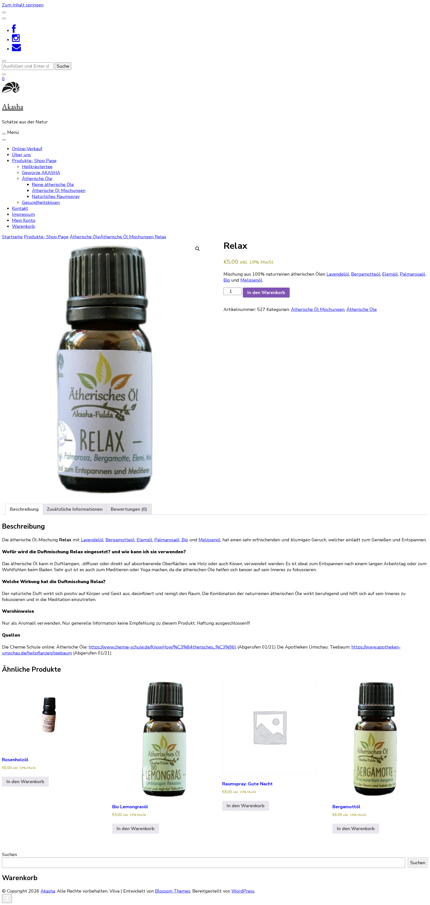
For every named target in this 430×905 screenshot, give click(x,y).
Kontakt (20, 208)
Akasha (12, 106)
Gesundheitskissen (41, 202)
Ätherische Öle (37, 179)
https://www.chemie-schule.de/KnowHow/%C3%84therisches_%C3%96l (162, 647)
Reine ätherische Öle (53, 185)
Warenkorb (23, 226)
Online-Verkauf (27, 149)
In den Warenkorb (266, 293)
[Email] (16, 49)
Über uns (21, 155)
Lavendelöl (337, 274)
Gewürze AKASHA (41, 173)
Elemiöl (390, 274)
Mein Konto (23, 220)
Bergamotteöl (365, 274)
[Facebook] (14, 31)
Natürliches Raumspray (56, 197)
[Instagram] (16, 40)
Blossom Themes (172, 891)
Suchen (9, 854)
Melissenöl (251, 280)
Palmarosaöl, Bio (171, 540)
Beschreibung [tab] (24, 509)
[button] (197, 248)
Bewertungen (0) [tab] (129, 509)
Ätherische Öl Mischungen (58, 191)
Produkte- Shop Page (34, 161)
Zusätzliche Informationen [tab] (75, 509)
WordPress (242, 891)
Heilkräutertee (37, 167)
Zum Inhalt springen (23, 5)
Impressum (23, 214)
